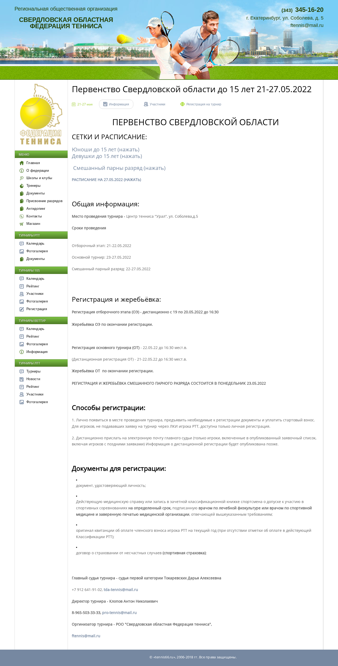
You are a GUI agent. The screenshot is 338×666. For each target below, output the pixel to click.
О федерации (37, 171)
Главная (33, 163)
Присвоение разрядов (44, 201)
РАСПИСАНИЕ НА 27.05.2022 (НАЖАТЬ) (106, 179)
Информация (37, 352)
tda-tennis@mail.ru (121, 589)
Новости (33, 379)
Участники (34, 294)
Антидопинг (36, 209)
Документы (35, 193)
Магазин (33, 224)
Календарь (35, 243)
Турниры (33, 371)
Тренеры (33, 186)
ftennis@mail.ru (306, 25)
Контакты (34, 216)
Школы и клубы (39, 178)
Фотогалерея (37, 251)
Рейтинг (32, 286)
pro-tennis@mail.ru (119, 612)
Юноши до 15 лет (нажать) (105, 149)
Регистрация (36, 309)
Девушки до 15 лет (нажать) (107, 156)
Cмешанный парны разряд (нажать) (119, 167)
